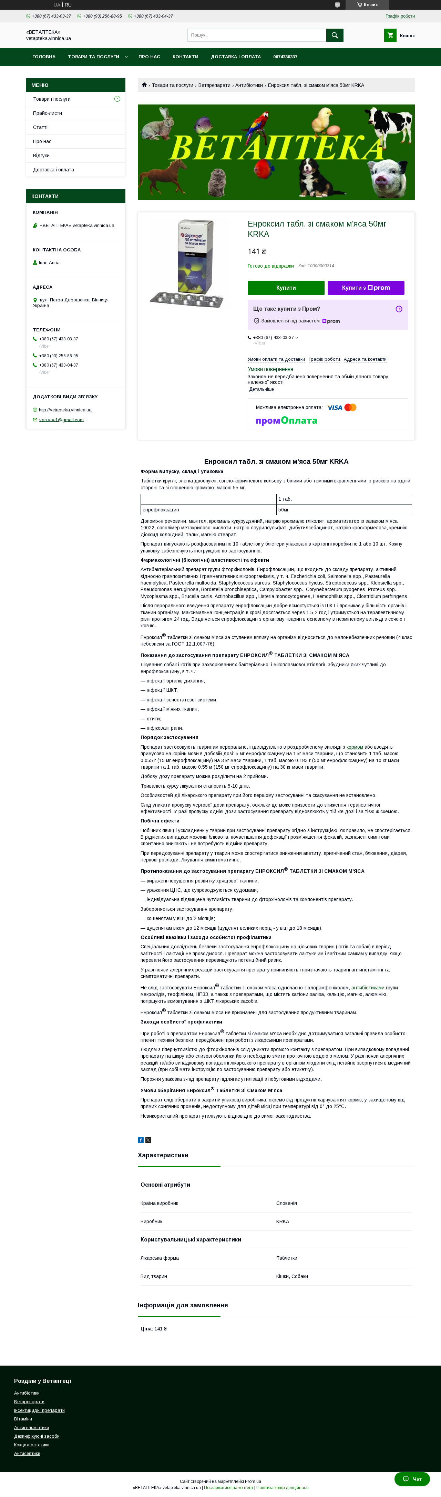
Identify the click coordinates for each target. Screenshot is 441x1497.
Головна (43, 56)
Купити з (354, 288)
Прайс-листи (47, 113)
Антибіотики (249, 85)
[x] (148, 1141)
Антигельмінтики (31, 1427)
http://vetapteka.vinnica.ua (65, 409)
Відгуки (41, 155)
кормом (355, 747)
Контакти (185, 56)
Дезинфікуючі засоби (37, 1436)
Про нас (149, 56)
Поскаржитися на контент (228, 1487)
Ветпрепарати (214, 85)
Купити (286, 288)
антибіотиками (367, 987)
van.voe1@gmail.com (61, 419)
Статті (40, 127)
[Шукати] (334, 35)
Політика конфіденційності (282, 1487)
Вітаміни (23, 1418)
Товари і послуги (52, 99)
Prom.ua (253, 1481)
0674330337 (285, 56)
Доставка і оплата (236, 56)
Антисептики (27, 1453)
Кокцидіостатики (32, 1444)
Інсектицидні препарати (39, 1410)
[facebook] (141, 1141)
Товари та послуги (93, 56)
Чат (417, 1479)
